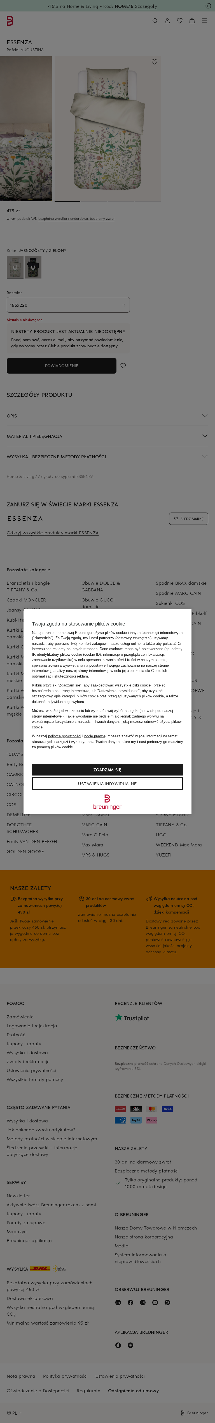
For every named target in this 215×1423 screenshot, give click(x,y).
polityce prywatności (64, 736)
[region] (107, 711)
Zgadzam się (107, 769)
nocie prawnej (95, 736)
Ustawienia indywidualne (107, 783)
